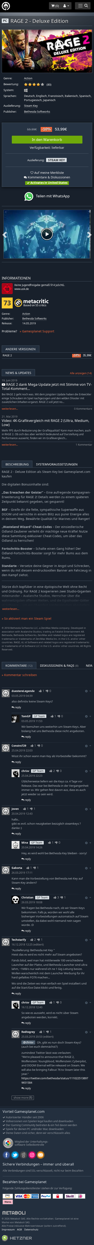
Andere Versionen (20, 349)
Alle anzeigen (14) (81, 373)
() (56, 6)
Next (89, 234)
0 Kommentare (83, 408)
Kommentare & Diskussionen (48, 177)
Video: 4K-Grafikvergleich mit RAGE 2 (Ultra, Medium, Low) (45, 422)
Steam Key (31, 106)
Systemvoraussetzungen (57, 464)
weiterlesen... (10, 408)
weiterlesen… (10, 609)
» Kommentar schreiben (19, 675)
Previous (4, 234)
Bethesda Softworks (37, 111)
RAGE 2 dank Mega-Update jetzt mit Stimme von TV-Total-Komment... (47, 386)
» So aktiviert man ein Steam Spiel (26, 618)
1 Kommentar (84, 444)
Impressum (8, 1229)
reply (17, 707)
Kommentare (19, 665)
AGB (19, 1229)
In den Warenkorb (47, 139)
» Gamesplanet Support (37, 331)
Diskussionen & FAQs (59, 665)
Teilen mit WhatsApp (51, 196)
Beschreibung (17, 464)
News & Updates (18, 373)
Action (28, 78)
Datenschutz (31, 1229)
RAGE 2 (7, 355)
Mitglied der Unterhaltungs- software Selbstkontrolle (31, 1143)
